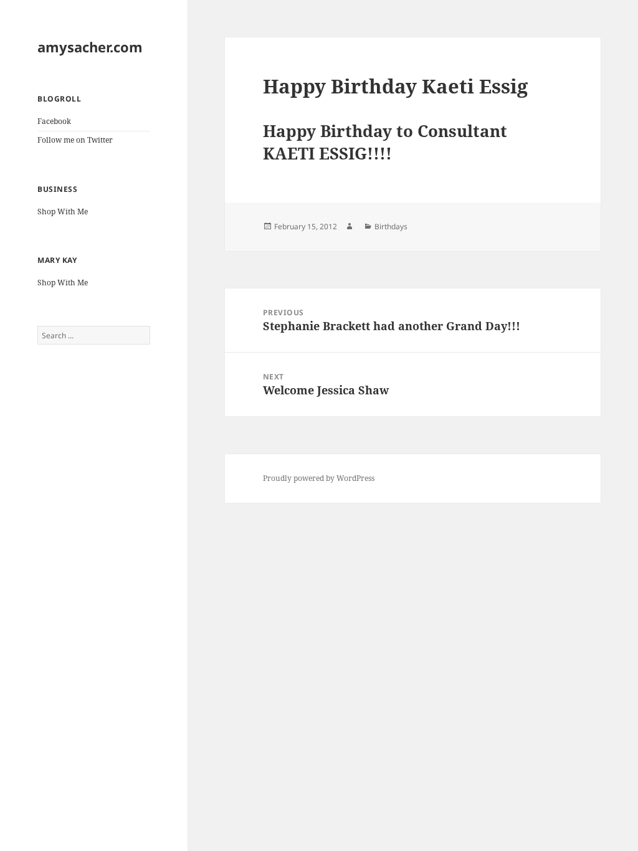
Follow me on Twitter (75, 140)
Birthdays (390, 226)
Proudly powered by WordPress (318, 478)
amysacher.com (90, 46)
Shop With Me (62, 211)
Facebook (54, 121)
